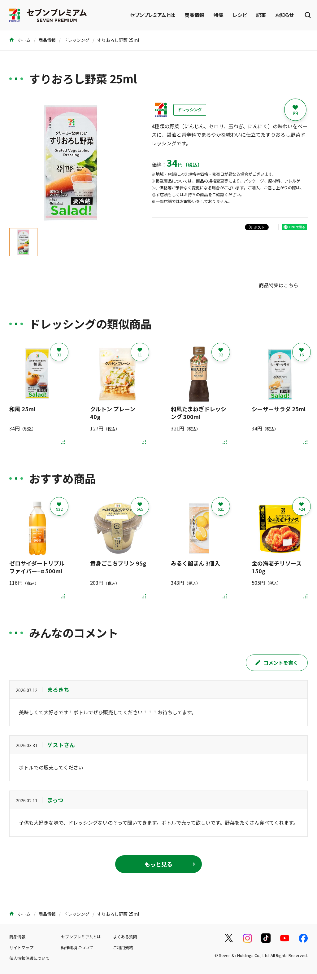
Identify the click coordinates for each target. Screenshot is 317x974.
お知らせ (284, 15)
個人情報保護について (29, 958)
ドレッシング (76, 40)
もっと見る (158, 864)
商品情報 (194, 15)
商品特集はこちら (278, 285)
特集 (219, 15)
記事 (261, 15)
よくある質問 (125, 937)
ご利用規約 (123, 947)
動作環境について (77, 947)
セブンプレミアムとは (152, 15)
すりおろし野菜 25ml (118, 40)
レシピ (240, 15)
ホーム (24, 40)
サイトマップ (21, 947)
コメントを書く (280, 662)
